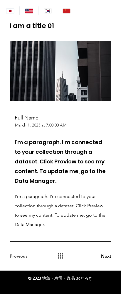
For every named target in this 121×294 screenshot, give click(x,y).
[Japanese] (10, 10)
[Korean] (47, 10)
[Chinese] (66, 10)
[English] (28, 10)
